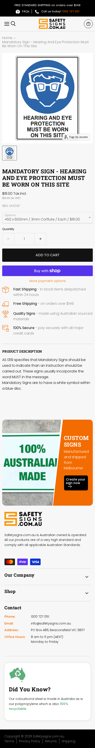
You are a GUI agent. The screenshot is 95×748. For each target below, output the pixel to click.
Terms (9, 741)
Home (7, 38)
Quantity (8, 229)
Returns (51, 741)
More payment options (47, 281)
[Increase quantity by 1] (41, 239)
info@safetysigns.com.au (51, 623)
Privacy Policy (29, 741)
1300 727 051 (70, 11)
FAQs (25, 11)
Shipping (68, 741)
